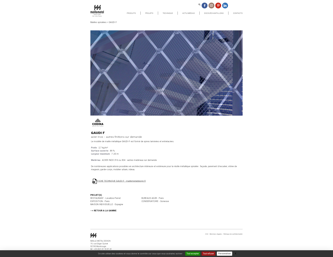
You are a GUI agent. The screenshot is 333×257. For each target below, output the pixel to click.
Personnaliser (224, 253)
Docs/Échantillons (214, 13)
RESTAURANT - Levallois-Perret (105, 198)
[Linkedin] (225, 5)
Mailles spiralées (98, 22)
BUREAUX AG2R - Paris (153, 198)
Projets (149, 13)
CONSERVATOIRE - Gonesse (155, 201)
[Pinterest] (218, 5)
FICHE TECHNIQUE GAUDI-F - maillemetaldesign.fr (121, 181)
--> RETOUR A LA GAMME (103, 210)
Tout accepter (193, 253)
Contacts (238, 13)
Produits (131, 13)
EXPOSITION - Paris (100, 201)
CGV (206, 234)
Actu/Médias (188, 13)
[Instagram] (211, 5)
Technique (168, 13)
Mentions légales (216, 234)
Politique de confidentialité (233, 234)
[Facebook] (204, 5)
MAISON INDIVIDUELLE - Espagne (106, 204)
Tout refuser (208, 253)
